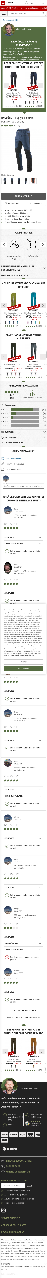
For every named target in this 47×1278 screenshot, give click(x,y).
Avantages (9, 537)
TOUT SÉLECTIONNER (23, 668)
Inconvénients (11, 943)
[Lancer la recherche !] (43, 13)
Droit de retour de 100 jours (16, 213)
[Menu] (3, 13)
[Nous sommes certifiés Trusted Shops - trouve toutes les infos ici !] (27, 1123)
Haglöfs (6, 117)
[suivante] (40, 85)
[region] (23, 639)
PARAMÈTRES (23, 662)
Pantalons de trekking (11, 20)
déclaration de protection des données (22, 655)
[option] (23, 150)
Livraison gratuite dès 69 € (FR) (18, 210)
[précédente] (6, 85)
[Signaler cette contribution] (17, 524)
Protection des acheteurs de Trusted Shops (23, 222)
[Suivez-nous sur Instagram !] (5, 1211)
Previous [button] (4, 244)
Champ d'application (14, 543)
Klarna (11, 1124)
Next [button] (43, 244)
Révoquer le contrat (12, 1232)
